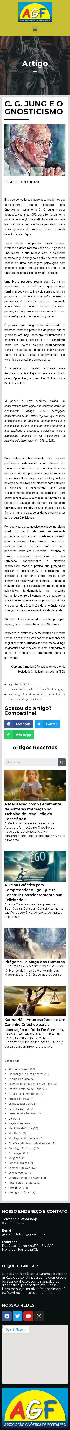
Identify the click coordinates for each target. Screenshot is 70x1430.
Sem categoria (17, 1173)
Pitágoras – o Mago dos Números (34, 962)
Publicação (43, 694)
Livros (12, 1118)
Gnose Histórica (19, 689)
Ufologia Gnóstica (19, 1192)
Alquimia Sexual (18, 1069)
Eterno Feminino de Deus (24, 1089)
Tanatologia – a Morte (22, 1182)
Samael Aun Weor (20, 1168)
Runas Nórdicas (18, 1163)
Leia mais (54, 1292)
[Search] (62, 762)
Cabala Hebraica (19, 1079)
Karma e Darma (18, 1108)
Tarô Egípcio (16, 1187)
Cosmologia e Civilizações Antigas (30, 1084)
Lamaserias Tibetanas (22, 1113)
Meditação (15, 1133)
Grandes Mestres (19, 1103)
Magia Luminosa (19, 1123)
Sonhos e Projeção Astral (25, 699)
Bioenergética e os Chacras (26, 1074)
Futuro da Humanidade (23, 1094)
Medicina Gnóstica (20, 1128)
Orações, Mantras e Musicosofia (29, 1143)
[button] (35, 29)
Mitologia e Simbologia (46, 689)
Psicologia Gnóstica (21, 694)
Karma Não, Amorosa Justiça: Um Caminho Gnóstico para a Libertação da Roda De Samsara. (34, 1025)
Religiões (58, 694)
